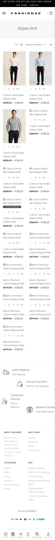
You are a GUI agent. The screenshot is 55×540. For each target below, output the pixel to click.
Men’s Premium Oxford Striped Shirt (40, 251)
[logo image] (26, 13)
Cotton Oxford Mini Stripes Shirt (13, 97)
